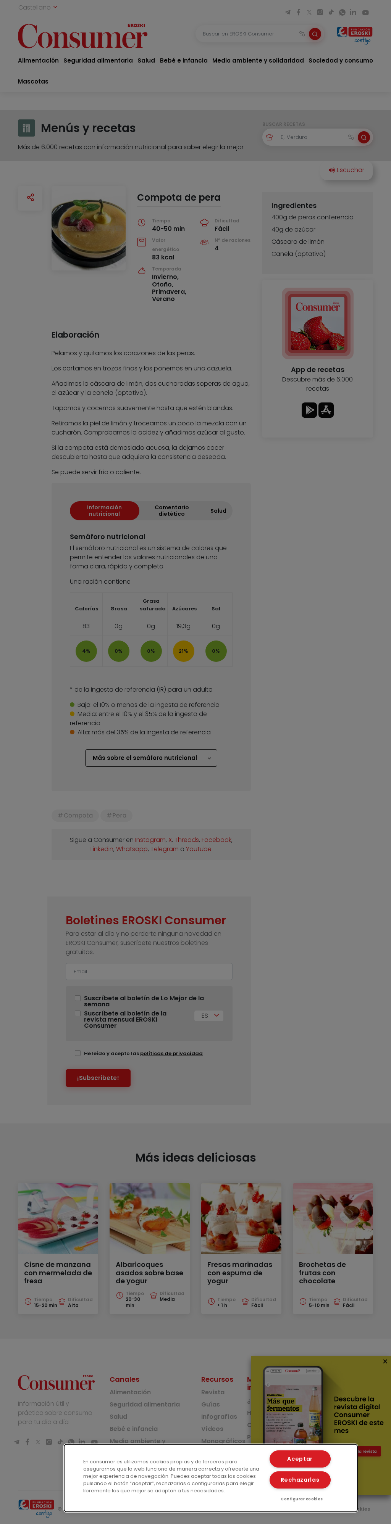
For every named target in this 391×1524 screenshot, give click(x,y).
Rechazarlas (300, 1480)
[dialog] (210, 1478)
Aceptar (300, 1459)
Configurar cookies (302, 1499)
